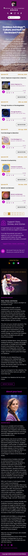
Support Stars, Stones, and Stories (14, 244)
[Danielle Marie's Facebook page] (2, 545)
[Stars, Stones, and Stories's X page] (8, 13)
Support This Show (8, 384)
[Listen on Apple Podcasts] (18, 263)
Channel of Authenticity (8, 160)
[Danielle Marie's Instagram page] (9, 545)
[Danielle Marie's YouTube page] (12, 545)
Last (22, 214)
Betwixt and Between (7, 188)
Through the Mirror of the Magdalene (12, 105)
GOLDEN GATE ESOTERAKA (10, 548)
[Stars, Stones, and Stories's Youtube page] (10, 13)
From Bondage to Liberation (10, 133)
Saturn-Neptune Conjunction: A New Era (13, 78)
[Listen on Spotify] (13, 263)
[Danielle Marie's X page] (5, 545)
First (6, 214)
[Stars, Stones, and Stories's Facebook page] (20, 13)
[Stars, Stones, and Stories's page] (14, 13)
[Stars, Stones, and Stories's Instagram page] (17, 13)
